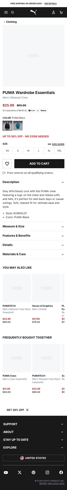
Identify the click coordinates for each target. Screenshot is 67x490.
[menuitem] (6, 472)
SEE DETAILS (50, 3)
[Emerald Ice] (18, 126)
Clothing (11, 21)
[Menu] (6, 12)
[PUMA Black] (7, 126)
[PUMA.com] (33, 12)
